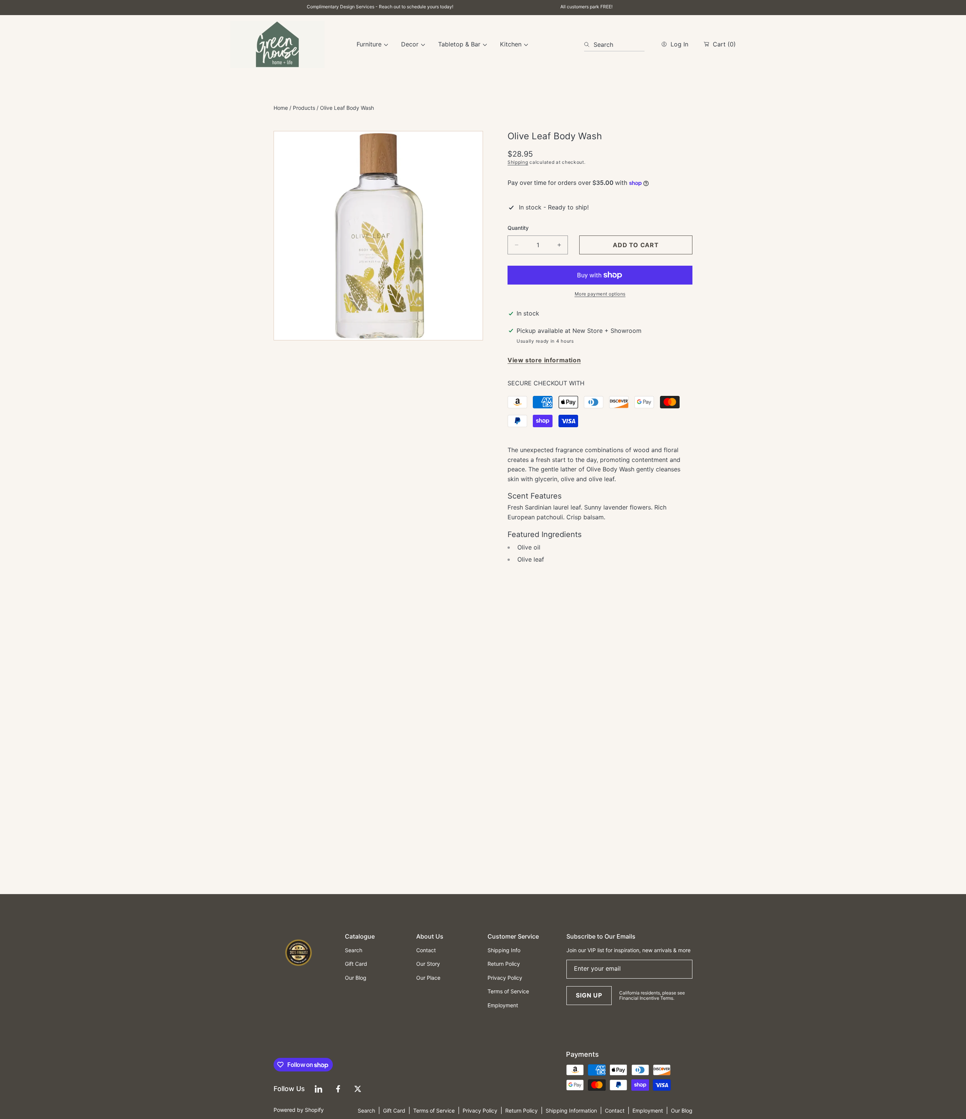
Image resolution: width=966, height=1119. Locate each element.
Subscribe (483, 624)
